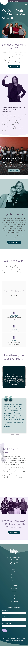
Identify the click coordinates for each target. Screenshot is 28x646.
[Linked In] (17, 563)
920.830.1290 (14, 559)
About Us (14, 572)
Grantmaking (14, 315)
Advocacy (14, 329)
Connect (17, 1)
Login (11, 1)
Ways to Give (14, 601)
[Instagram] (14, 563)
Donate (14, 598)
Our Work (14, 575)
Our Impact (14, 578)
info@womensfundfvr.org (14, 557)
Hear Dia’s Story (14, 242)
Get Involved (14, 66)
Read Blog (14, 384)
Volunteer (14, 588)
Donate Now (14, 532)
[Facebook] (11, 563)
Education (14, 340)
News (14, 581)
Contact (14, 591)
